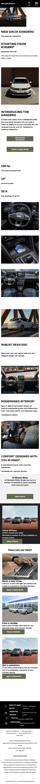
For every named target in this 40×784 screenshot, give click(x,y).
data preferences (25, 733)
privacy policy (27, 731)
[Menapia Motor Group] (8, 4)
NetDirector (10, 781)
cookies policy (11, 733)
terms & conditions (12, 731)
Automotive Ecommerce (25, 781)
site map (19, 735)
